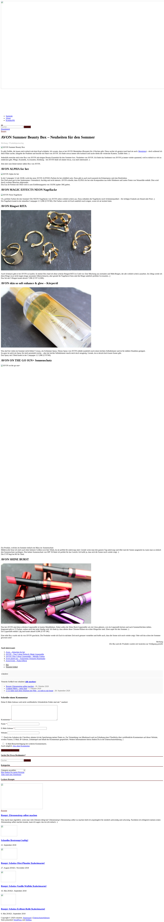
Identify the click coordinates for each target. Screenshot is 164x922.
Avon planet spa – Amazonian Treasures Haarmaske (25, 659)
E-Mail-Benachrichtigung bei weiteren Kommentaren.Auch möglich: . (24, 745)
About (8, 118)
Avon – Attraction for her (15, 652)
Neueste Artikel (12, 667)
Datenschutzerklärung (41, 918)
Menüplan (142, 151)
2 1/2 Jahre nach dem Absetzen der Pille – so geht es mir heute (29, 691)
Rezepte (4, 811)
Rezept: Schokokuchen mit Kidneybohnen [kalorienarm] (29, 109)
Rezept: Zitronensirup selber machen (20, 686)
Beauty (3, 131)
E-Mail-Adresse (7, 728)
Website (4, 733)
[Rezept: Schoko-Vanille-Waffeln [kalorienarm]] (8, 881)
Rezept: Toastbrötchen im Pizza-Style (75, 109)
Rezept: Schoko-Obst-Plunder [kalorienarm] (23, 863)
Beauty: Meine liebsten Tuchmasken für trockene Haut (28, 102)
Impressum (27, 918)
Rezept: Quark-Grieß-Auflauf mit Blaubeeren (105, 95)
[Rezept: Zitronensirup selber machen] (22, 808)
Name (4, 724)
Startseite (9, 116)
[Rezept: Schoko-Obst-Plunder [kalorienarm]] (9, 859)
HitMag (28, 920)
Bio (7, 665)
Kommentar (6, 720)
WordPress (18, 920)
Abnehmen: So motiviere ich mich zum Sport (23, 95)
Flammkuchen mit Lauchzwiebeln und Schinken (107, 102)
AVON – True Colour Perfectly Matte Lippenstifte (25, 654)
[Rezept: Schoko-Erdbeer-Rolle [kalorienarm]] (8, 904)
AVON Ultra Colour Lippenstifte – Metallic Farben (25, 656)
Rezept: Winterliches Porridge (145, 102)
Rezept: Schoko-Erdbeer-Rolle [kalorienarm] (23, 909)
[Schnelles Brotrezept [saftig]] (9, 836)
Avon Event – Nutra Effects (16, 661)
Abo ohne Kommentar (21, 746)
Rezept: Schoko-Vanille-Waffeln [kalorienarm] (23, 886)
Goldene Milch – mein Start (16, 688)
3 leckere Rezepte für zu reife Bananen (64, 95)
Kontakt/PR (10, 120)
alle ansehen (30, 682)
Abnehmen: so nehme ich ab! (69, 102)
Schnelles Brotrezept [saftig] (14, 840)
